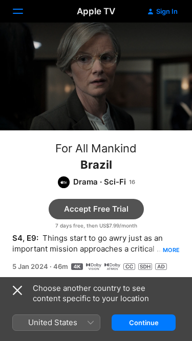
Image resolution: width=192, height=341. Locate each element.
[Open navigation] (24, 11)
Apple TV (96, 11)
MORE (171, 250)
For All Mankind (96, 148)
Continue (144, 323)
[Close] (17, 290)
